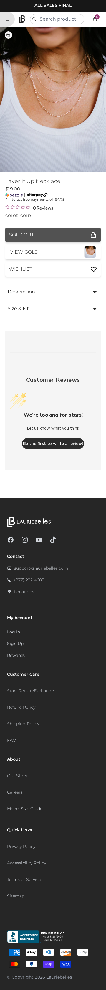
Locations (24, 591)
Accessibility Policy (26, 863)
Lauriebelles (59, 977)
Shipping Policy (23, 723)
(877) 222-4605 (29, 580)
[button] (95, 19)
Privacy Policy (21, 846)
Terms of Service (24, 879)
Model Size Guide (24, 808)
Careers (15, 792)
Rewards (16, 655)
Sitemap (15, 896)
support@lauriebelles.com (41, 568)
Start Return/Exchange (30, 690)
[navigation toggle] (10, 19)
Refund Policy (21, 707)
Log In (13, 631)
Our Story (17, 775)
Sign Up (15, 643)
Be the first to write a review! (53, 443)
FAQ (11, 740)
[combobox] (57, 19)
